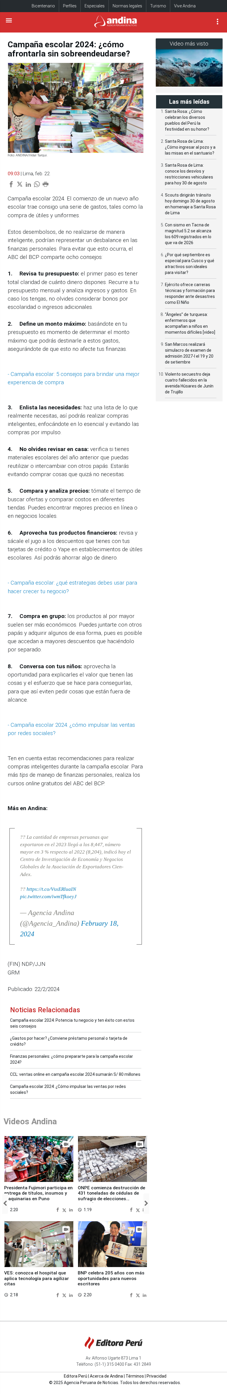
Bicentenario (43, 6)
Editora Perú (75, 1376)
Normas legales (127, 6)
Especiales (95, 6)
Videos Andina (30, 1121)
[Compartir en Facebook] (58, 1209)
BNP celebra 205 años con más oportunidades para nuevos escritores (111, 1278)
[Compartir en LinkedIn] (71, 1209)
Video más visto (189, 43)
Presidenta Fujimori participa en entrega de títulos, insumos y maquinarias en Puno (38, 1193)
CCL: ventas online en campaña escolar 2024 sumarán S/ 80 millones (75, 1074)
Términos (135, 1376)
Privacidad (156, 1376)
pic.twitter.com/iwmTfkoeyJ (48, 896)
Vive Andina (185, 6)
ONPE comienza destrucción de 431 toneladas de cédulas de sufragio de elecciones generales (111, 1196)
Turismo (158, 6)
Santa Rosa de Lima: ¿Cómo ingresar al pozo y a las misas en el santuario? (190, 147)
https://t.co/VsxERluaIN (51, 889)
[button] (5, 1203)
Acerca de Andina (106, 1376)
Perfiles (70, 6)
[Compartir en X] (65, 1209)
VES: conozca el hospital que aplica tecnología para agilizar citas (36, 1278)
